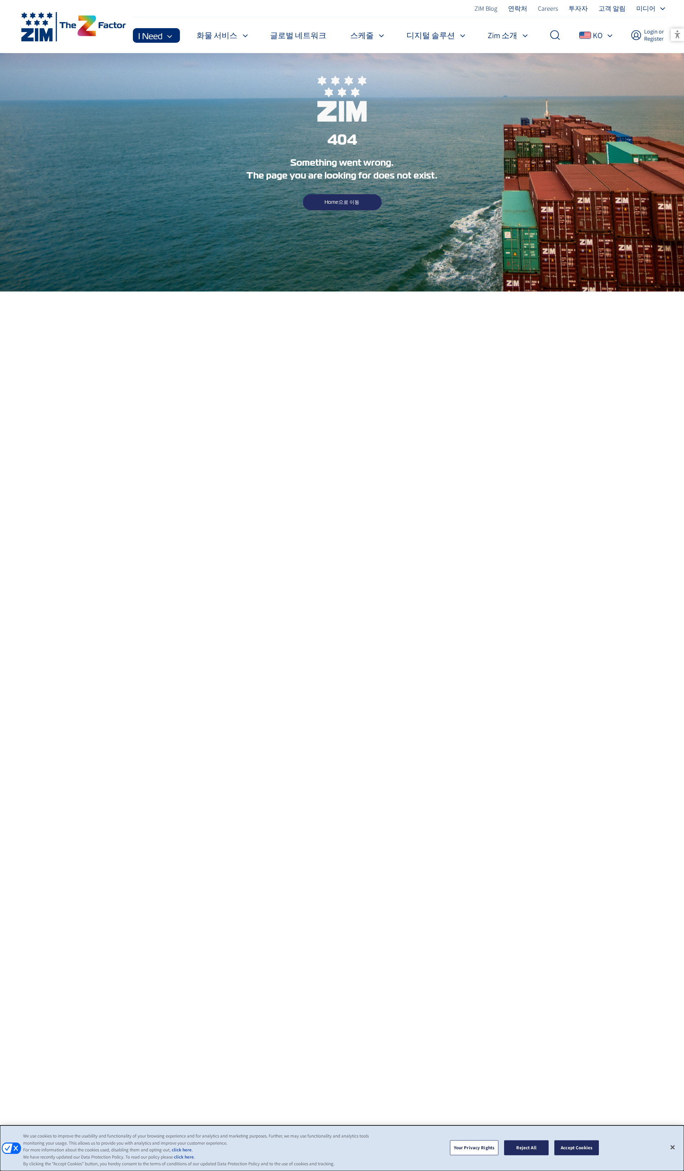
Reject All (526, 1148)
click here (182, 1150)
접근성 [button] (677, 35)
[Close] (672, 1147)
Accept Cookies (576, 1148)
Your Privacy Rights (474, 1148)
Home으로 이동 (342, 202)
